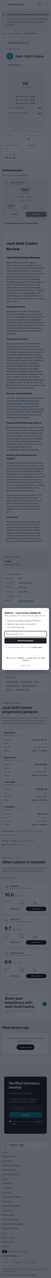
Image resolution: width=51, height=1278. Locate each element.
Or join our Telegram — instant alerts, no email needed (27, 659)
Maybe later (25, 665)
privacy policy (37, 647)
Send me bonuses (25, 640)
